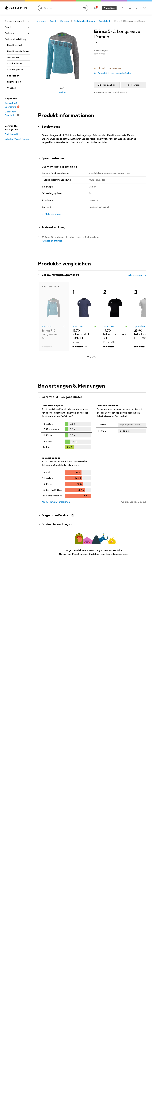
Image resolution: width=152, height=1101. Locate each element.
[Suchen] (41, 8)
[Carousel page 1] (88, 357)
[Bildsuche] (84, 8)
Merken (135, 84)
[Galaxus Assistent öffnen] (123, 8)
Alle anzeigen (135, 275)
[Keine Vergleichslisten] (130, 8)
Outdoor (9, 33)
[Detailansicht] (66, 436)
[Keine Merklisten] (137, 8)
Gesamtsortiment (14, 21)
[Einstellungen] (95, 8)
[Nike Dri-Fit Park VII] (115, 316)
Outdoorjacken (15, 69)
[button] (120, 68)
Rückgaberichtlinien (52, 240)
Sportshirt (13, 75)
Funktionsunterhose (18, 51)
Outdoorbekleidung (15, 39)
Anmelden (109, 8)
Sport (8, 27)
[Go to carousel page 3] (93, 357)
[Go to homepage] (16, 8)
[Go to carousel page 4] (95, 357)
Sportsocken (14, 81)
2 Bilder (62, 92)
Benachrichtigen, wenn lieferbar (115, 73)
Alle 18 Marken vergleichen (56, 501)
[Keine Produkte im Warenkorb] (144, 8)
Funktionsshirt (14, 45)
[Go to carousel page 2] (90, 357)
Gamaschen (13, 57)
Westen (11, 87)
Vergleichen (108, 84)
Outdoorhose (14, 63)
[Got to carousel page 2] (63, 88)
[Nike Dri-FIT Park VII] (84, 316)
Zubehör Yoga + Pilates (17, 139)
